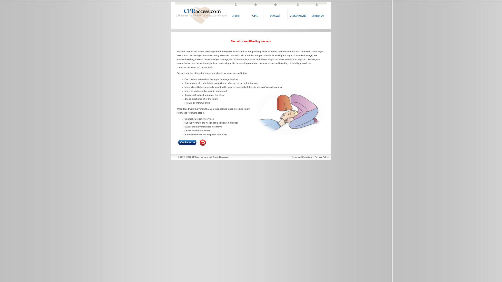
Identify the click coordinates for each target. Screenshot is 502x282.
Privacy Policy (322, 157)
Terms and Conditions (302, 157)
